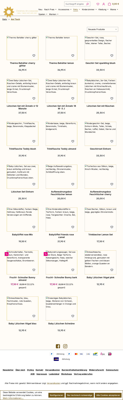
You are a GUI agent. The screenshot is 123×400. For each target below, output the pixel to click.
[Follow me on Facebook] (58, 347)
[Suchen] (87, 4)
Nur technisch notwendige (79, 395)
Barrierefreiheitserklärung (74, 370)
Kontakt (39, 370)
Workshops (66, 374)
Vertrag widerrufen (83, 374)
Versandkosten (52, 370)
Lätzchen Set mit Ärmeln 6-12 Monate (22, 107)
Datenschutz (112, 370)
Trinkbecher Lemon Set (100, 234)
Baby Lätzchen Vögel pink (100, 277)
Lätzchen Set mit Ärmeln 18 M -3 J (61, 107)
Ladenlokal (54, 374)
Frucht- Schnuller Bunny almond (22, 278)
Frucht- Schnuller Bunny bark (61, 277)
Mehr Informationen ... (13, 398)
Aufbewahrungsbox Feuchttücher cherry (100, 193)
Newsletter (8, 370)
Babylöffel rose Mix (22, 234)
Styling (30, 370)
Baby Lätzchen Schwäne (61, 323)
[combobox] (74, 4)
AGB (33, 374)
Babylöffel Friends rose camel (61, 235)
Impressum (42, 374)
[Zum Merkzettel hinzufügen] (33, 55)
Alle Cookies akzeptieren (108, 395)
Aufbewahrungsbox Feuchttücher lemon (61, 193)
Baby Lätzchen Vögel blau (22, 323)
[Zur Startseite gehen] (20, 11)
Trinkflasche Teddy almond (61, 149)
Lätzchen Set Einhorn (22, 191)
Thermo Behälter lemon (61, 63)
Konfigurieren (56, 395)
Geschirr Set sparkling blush (100, 63)
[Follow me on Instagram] (65, 347)
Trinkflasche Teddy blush (22, 149)
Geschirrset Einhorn (100, 149)
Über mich (20, 370)
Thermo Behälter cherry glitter (22, 64)
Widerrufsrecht (96, 370)
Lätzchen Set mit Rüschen (100, 106)
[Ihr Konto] (104, 4)
